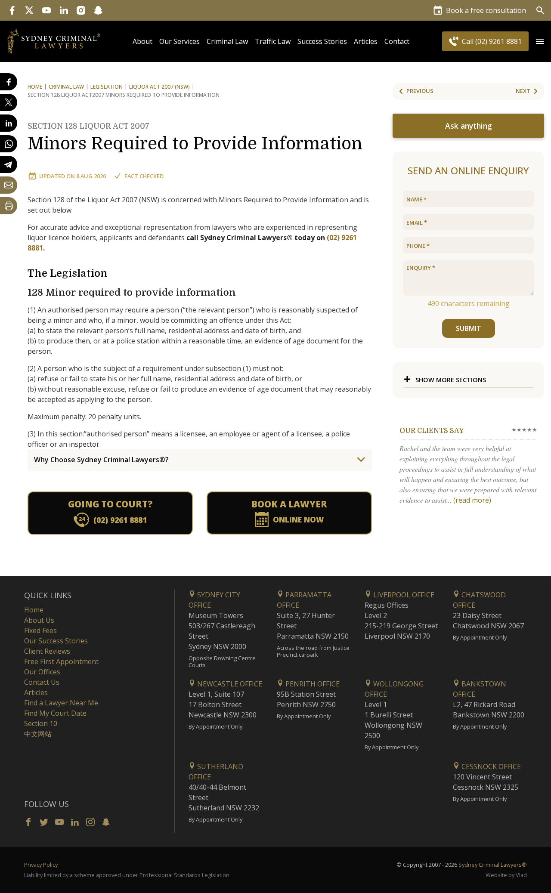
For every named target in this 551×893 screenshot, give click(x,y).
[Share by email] (8, 185)
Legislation (106, 86)
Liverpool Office (402, 594)
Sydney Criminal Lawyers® (492, 864)
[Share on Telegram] (8, 164)
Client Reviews (47, 651)
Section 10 (40, 723)
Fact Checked (144, 176)
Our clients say (431, 431)
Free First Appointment (61, 661)
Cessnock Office (490, 766)
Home (35, 86)
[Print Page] (8, 205)
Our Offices (42, 672)
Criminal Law (227, 41)
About (142, 41)
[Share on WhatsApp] (8, 143)
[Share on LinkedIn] (8, 123)
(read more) (472, 500)
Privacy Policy (41, 864)
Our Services (179, 41)
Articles (366, 41)
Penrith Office (312, 684)
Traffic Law (273, 41)
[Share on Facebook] (8, 81)
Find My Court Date (55, 713)
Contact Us (41, 682)
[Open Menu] (540, 41)
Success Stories (322, 41)
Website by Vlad (506, 875)
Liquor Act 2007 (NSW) (159, 86)
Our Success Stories (56, 641)
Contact (396, 41)
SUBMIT (468, 328)
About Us (39, 620)
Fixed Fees (40, 630)
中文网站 (38, 734)
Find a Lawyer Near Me (61, 703)
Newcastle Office (228, 684)
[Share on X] (8, 102)
